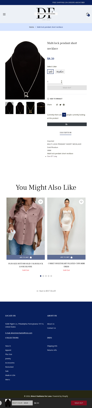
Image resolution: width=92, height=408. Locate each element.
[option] (25, 237)
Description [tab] (65, 132)
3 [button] (46, 276)
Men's (7, 379)
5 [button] (51, 276)
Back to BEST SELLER (47, 291)
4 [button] (48, 276)
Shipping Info (52, 346)
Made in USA (10, 375)
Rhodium (60, 72)
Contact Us (51, 328)
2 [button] (43, 276)
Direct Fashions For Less (41, 396)
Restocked (9, 367)
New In (8, 346)
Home (31, 27)
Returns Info (52, 350)
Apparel (8, 350)
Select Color (52, 66)
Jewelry (8, 358)
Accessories (9, 363)
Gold (50, 72)
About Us (50, 324)
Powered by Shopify (60, 396)
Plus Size (8, 354)
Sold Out (79, 403)
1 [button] (40, 276)
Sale (7, 371)
